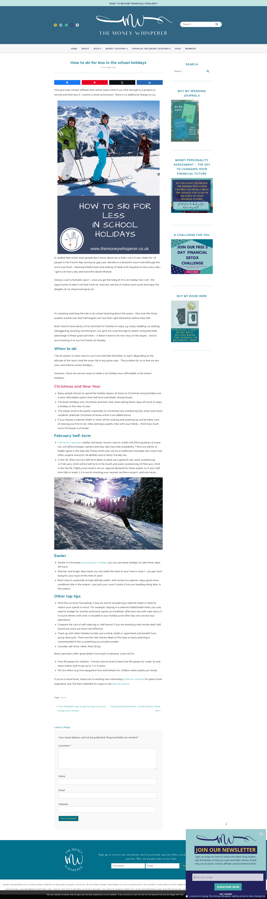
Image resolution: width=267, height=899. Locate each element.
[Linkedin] (77, 25)
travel (63, 697)
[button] (226, 860)
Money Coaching (116, 48)
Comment (65, 745)
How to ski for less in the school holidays (108, 62)
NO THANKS (226, 893)
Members (190, 48)
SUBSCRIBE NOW (228, 887)
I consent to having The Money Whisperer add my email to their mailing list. (227, 896)
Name (62, 776)
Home (74, 48)
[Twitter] (60, 25)
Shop (178, 48)
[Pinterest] (71, 25)
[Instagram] (66, 25)
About (85, 48)
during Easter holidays (94, 562)
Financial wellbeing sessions (150, 48)
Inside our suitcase (133, 679)
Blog (97, 48)
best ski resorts (121, 683)
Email (62, 790)
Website (63, 804)
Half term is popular (69, 442)
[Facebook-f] (55, 25)
